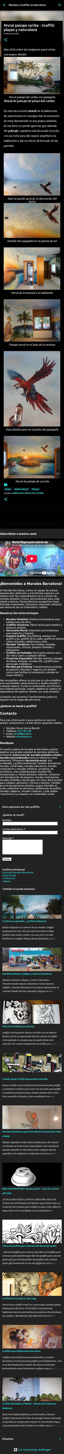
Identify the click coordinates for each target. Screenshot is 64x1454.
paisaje (35, 489)
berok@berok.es (23, 733)
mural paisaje (21, 489)
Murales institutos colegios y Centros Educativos (27, 974)
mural (8, 489)
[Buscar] (60, 5)
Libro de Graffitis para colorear (18, 1026)
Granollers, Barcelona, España (27, 493)
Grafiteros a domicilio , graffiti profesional (24, 921)
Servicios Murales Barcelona (17, 872)
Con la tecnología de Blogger (33, 1449)
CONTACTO (8, 878)
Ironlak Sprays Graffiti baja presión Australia (25, 1079)
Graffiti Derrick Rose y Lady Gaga (19, 1298)
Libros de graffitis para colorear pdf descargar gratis (29, 1246)
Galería (6, 881)
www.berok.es (24, 736)
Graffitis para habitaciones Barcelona (21, 1351)
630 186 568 (24, 731)
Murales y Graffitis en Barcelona (27, 5)
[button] (5, 40)
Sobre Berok (9, 875)
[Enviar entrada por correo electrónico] (5, 486)
